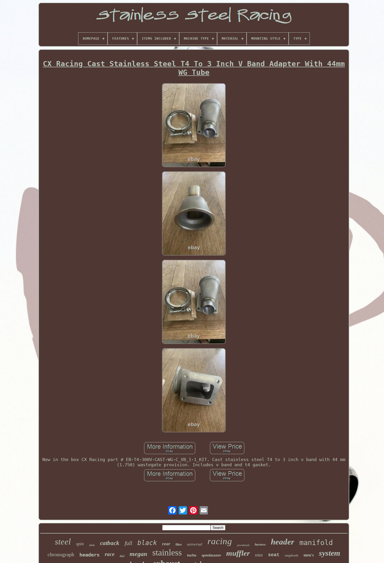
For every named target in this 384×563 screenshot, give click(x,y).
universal (194, 544)
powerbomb (243, 545)
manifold (316, 542)
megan (138, 553)
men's (309, 555)
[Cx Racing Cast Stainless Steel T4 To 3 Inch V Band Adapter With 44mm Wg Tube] (194, 126)
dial (122, 556)
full (128, 543)
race (109, 554)
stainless (167, 552)
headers (89, 555)
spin (80, 543)
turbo (191, 555)
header (282, 541)
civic (92, 545)
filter (179, 544)
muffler (238, 553)
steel (63, 541)
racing (219, 541)
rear (166, 543)
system (329, 553)
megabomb (291, 555)
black (147, 543)
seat (274, 555)
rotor (259, 555)
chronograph (61, 554)
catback (109, 543)
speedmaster (211, 555)
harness (260, 544)
